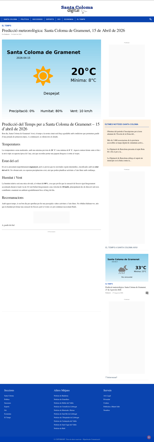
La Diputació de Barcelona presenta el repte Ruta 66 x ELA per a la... (125, 150)
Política (25, 19)
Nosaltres (106, 410)
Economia (68, 19)
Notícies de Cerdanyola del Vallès (65, 421)
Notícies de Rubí (59, 428)
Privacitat (106, 399)
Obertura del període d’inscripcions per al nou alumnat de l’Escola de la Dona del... (124, 132)
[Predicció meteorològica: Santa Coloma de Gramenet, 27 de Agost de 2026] (126, 268)
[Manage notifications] (149, 437)
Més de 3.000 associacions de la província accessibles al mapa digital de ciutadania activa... (125, 141)
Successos (37, 19)
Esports (50, 19)
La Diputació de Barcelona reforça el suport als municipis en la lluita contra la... (125, 159)
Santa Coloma (10, 19)
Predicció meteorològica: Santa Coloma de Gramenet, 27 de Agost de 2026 (125, 288)
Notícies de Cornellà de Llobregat (65, 406)
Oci (59, 19)
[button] (150, 19)
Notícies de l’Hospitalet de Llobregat (66, 417)
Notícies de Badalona (61, 396)
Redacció (6, 34)
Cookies (106, 403)
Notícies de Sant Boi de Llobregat (65, 414)
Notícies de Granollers (61, 399)
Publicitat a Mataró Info (111, 406)
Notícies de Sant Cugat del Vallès (65, 425)
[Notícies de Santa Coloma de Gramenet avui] (77, 9)
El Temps (81, 19)
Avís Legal (107, 396)
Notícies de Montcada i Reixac (64, 410)
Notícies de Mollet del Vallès (64, 403)
